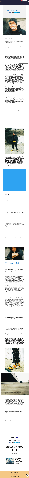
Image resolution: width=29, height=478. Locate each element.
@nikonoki (17, 437)
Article (16, 8)
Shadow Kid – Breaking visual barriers (18, 459)
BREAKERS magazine (8, 8)
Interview (18, 8)
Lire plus (17, 463)
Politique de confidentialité (14, 472)
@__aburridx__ (18, 440)
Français (23, 0)
